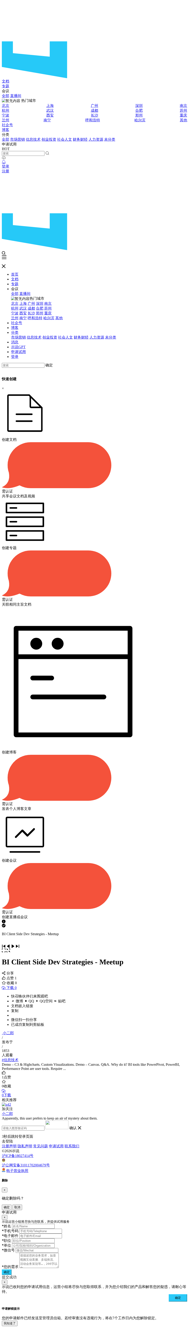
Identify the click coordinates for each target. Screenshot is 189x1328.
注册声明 (9, 1146)
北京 (5, 106)
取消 (17, 1207)
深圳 (139, 106)
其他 (183, 120)
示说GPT (18, 347)
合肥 (139, 110)
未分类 (109, 139)
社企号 (7, 125)
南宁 (47, 120)
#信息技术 (10, 1060)
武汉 (50, 110)
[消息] (4, 162)
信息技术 (33, 139)
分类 (14, 332)
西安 (50, 115)
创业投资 (48, 139)
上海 (50, 106)
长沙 (94, 115)
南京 (183, 106)
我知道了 (10, 1323)
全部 (5, 96)
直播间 (15, 96)
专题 (5, 86)
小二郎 (8, 1033)
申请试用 (18, 352)
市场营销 (17, 139)
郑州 (139, 115)
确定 (49, 365)
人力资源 (96, 139)
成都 (94, 110)
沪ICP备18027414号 (17, 1156)
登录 (5, 166)
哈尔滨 (139, 120)
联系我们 (72, 1146)
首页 (14, 274)
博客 (5, 130)
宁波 (5, 115)
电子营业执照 (17, 1171)
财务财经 (80, 139)
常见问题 (40, 1146)
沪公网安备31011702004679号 (26, 1165)
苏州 (183, 110)
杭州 (5, 110)
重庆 (183, 115)
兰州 (5, 120)
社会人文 (64, 139)
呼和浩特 (92, 120)
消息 (14, 342)
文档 (5, 81)
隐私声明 (25, 1146)
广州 (94, 106)
